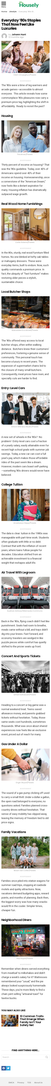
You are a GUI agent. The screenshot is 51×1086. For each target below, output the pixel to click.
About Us (38, 1083)
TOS (29, 1083)
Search (47, 1058)
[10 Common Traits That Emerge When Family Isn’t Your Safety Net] (9, 1020)
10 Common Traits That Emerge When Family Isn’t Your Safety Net (32, 1020)
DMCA (11, 1083)
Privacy (20, 1083)
